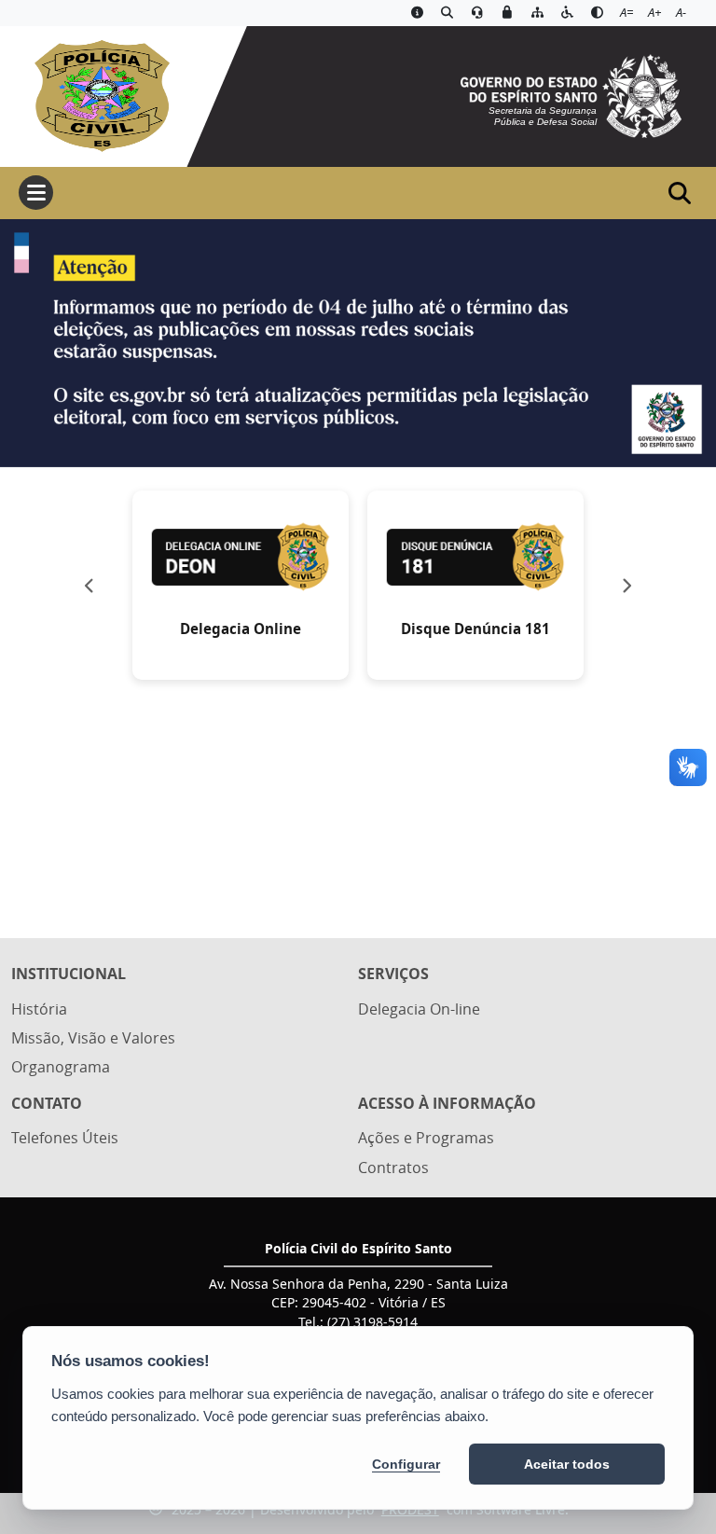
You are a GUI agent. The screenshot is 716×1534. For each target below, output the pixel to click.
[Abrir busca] (679, 193)
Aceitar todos (567, 1464)
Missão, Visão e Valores (93, 1038)
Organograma (60, 1067)
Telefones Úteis (64, 1137)
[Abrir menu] (36, 192)
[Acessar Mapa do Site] (537, 13)
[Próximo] (627, 586)
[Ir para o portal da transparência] (447, 13)
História (39, 1009)
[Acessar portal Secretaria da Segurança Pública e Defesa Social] (571, 94)
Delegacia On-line (419, 1009)
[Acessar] (358, 343)
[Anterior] (89, 586)
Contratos (393, 1167)
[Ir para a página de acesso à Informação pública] (416, 13)
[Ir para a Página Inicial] (94, 94)
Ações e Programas (426, 1137)
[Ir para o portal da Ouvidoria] (477, 13)
